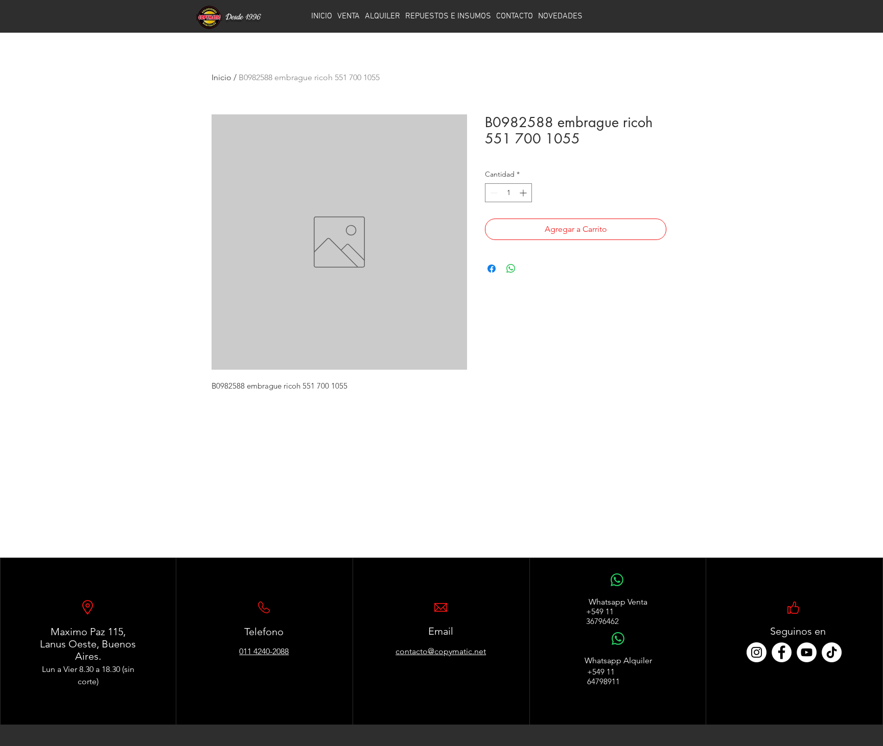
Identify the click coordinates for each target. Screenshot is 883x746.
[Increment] (524, 193)
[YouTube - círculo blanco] (807, 652)
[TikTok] (832, 652)
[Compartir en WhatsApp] (511, 268)
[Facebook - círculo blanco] (782, 652)
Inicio (221, 77)
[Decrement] (492, 193)
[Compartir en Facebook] (491, 268)
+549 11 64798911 (603, 676)
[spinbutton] (508, 193)
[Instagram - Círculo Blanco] (756, 652)
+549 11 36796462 (602, 616)
